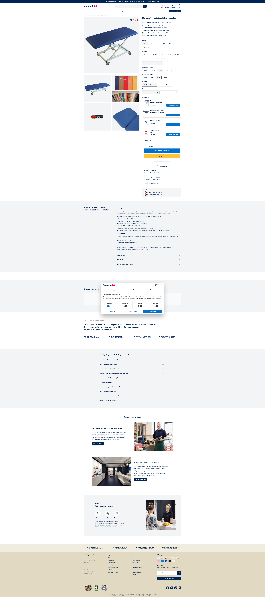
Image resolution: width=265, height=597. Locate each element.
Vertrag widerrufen (169, 578)
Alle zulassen (152, 311)
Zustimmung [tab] (112, 290)
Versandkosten (158, 172)
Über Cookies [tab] (153, 289)
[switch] (125, 306)
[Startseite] (90, 6)
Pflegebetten (111, 560)
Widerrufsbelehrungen (137, 567)
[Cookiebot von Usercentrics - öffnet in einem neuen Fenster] (156, 285)
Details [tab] (132, 289)
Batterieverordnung (136, 572)
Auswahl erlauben (132, 311)
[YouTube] (171, 587)
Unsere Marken (135, 577)
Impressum (134, 569)
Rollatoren (110, 557)
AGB (133, 565)
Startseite (86, 15)
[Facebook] (167, 587)
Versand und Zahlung (136, 560)
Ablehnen (112, 311)
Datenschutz (135, 562)
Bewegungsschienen (112, 565)
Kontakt (134, 557)
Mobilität (110, 569)
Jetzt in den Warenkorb (161, 150)
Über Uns (134, 574)
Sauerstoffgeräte (111, 562)
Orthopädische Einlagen (113, 572)
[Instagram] (175, 587)
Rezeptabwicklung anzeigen (155, 179)
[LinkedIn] (180, 587)
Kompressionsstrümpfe (113, 567)
